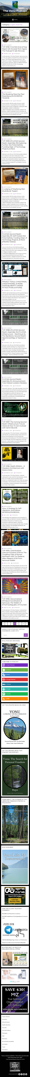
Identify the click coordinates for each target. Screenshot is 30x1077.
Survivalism (4, 1044)
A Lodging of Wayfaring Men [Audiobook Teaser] (13, 190)
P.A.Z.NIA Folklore (6, 1030)
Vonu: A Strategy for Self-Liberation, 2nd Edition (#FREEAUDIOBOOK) (12, 510)
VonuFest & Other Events (8, 942)
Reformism (4, 1038)
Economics (4, 1019)
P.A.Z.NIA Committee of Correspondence (12, 916)
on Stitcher (8, 684)
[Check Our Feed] (26, 1074)
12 (24, 623)
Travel (3, 1047)
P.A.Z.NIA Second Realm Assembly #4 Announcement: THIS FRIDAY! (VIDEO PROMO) (14, 381)
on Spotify (8, 693)
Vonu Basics (5, 1049)
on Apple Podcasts (10, 665)
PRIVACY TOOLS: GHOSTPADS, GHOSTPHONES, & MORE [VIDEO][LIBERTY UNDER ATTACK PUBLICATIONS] (14, 285)
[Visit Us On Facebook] (21, 1074)
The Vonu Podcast (15, 10)
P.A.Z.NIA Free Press (7, 913)
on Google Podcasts (10, 679)
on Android (8, 669)
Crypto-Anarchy (7, 45)
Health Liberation (6, 1024)
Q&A (3, 1036)
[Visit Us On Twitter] (19, 1074)
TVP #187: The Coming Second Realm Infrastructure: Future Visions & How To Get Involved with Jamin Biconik (14, 425)
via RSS (7, 698)
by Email (8, 674)
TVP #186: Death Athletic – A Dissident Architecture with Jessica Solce (13, 468)
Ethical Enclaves (6, 1022)
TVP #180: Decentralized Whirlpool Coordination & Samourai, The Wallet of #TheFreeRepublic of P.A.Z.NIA (14, 602)
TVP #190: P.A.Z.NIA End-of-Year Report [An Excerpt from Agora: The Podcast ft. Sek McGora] (14, 49)
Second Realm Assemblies (8, 1041)
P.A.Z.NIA (4, 1027)
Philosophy (4, 1033)
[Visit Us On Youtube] (24, 1074)
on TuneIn (8, 689)
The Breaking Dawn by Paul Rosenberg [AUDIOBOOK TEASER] (13, 96)
